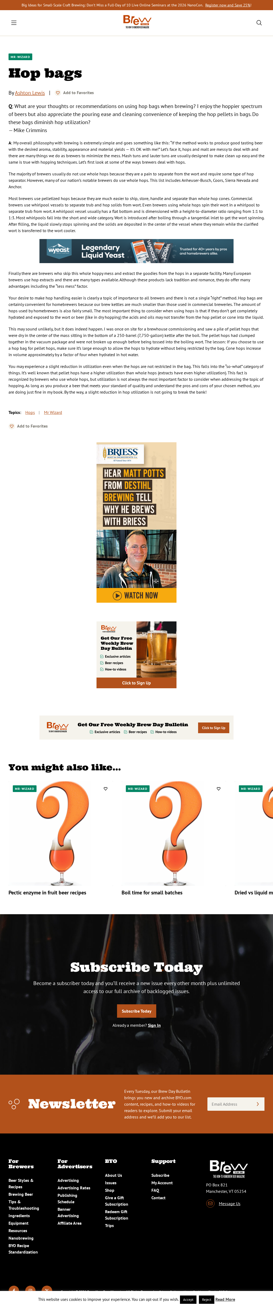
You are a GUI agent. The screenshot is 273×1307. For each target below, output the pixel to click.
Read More (225, 1299)
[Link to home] (136, 23)
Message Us (229, 1203)
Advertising (68, 1180)
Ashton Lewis (30, 92)
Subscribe (160, 1175)
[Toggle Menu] (14, 22)
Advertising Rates (74, 1187)
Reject (206, 1299)
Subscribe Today (136, 1011)
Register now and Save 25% (227, 5)
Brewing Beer (21, 1194)
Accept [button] (188, 1299)
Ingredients (19, 1215)
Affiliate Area (70, 1223)
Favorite (58, 93)
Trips (109, 1225)
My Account (162, 1182)
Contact (158, 1197)
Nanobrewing (21, 1238)
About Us (113, 1175)
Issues (111, 1182)
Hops (30, 412)
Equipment (19, 1223)
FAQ (155, 1190)
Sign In (154, 1025)
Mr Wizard (53, 412)
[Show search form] (259, 22)
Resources (18, 1230)
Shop (109, 1190)
